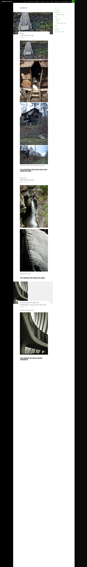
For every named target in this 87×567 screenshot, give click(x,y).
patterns (34, 358)
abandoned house (27, 169)
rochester (40, 358)
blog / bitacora (30, 1)
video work (58, 18)
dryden (41, 169)
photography (36, 1)
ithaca (45, 169)
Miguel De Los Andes (7, 1)
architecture (23, 302)
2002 (21, 358)
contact (51, 1)
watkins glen (27, 180)
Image (22, 182)
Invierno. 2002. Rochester (33, 305)
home (25, 1)
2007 (21, 169)
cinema (43, 1)
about (47, 1)
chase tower (26, 358)
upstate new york (24, 359)
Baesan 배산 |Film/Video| (61, 23)
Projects (57, 20)
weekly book (57, 1)
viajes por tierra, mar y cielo (66, 1)
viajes (37, 302)
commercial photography (60, 14)
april (33, 169)
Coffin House (27, 35)
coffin (37, 169)
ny (30, 358)
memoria (22, 33)
